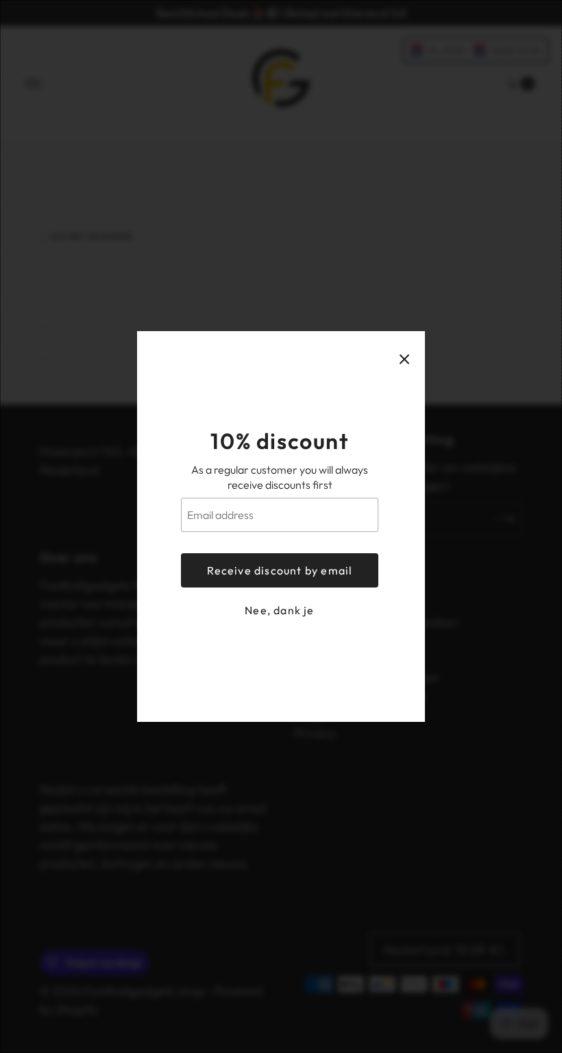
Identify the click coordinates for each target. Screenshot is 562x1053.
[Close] (404, 359)
